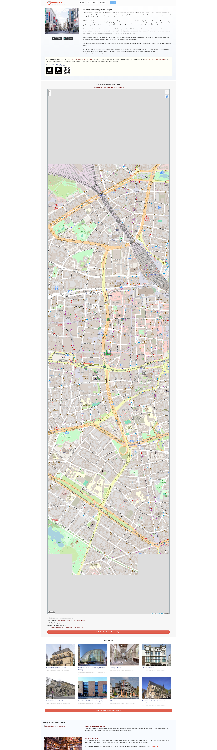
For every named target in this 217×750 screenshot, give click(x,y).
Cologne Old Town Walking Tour (74, 628)
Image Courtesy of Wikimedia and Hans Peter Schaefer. (58, 703)
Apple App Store (149, 60)
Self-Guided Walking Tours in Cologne (82, 60)
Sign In (113, 3)
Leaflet (152, 613)
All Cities (82, 3)
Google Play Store (161, 60)
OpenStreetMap (159, 613)
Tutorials (102, 3)
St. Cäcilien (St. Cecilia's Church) (54, 701)
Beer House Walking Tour (92, 738)
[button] (108, 352)
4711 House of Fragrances (148, 668)
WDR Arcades (113, 701)
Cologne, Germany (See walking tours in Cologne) (71, 620)
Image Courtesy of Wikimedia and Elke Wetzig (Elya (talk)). (122, 703)
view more (155, 746)
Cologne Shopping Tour (56, 628)
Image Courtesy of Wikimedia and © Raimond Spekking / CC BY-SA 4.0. (92, 673)
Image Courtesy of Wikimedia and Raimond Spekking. (94, 54)
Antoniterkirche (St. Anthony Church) (56, 668)
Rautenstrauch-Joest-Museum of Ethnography (90, 701)
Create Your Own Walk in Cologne (95, 726)
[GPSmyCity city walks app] (56, 3)
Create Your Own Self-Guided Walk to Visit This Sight (108, 87)
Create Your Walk (92, 3)
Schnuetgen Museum (115, 668)
